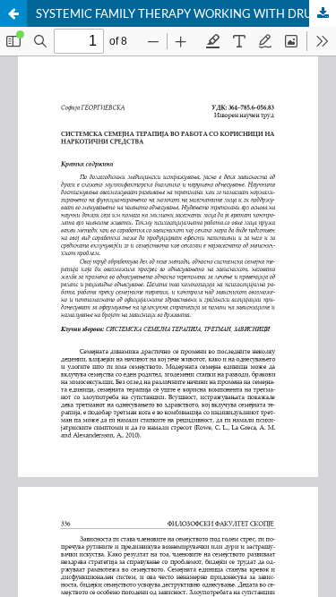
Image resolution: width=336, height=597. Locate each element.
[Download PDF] (322, 13)
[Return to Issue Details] (13, 13)
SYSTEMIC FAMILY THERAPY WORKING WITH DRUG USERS (186, 13)
